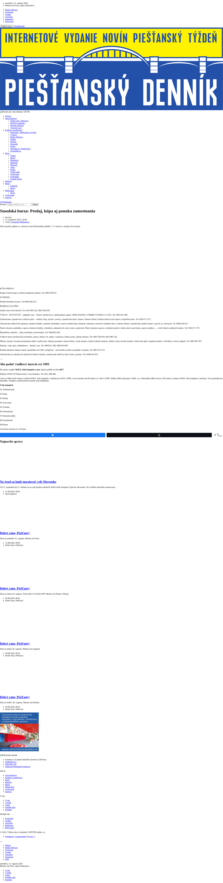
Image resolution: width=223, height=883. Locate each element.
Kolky (12, 170)
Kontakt (8, 810)
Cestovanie (9, 195)
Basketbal (14, 160)
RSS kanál (9, 828)
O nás (7, 800)
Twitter (8, 821)
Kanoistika (14, 177)
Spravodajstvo (11, 118)
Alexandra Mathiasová (20, 222)
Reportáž (14, 144)
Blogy (7, 184)
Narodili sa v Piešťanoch (20, 149)
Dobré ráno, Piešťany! (19, 121)
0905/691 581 (11, 764)
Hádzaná (14, 163)
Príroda (13, 142)
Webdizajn (9, 836)
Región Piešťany (17, 125)
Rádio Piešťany (16, 137)
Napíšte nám (10, 807)
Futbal (12, 156)
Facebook (9, 818)
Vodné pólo (15, 172)
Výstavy (13, 135)
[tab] (8, 845)
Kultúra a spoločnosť (13, 130)
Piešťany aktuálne (17, 123)
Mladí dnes (9, 190)
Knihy (12, 146)
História (8, 181)
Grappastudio (20, 836)
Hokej (12, 158)
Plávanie (13, 165)
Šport (7, 153)
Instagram (9, 825)
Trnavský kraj (16, 128)
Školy (12, 193)
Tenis (12, 167)
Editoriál (13, 186)
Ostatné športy (16, 179)
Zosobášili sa (15, 151)
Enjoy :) (31, 836)
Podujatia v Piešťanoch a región (23, 132)
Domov (8, 116)
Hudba (13, 139)
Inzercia (8, 197)
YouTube (9, 823)
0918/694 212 (11, 762)
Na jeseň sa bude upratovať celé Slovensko (28, 481)
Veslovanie (14, 174)
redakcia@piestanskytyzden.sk (17, 766)
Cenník (8, 803)
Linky (7, 805)
